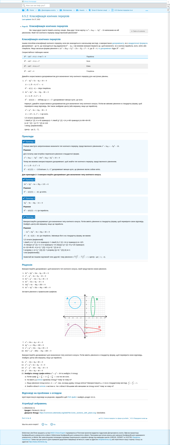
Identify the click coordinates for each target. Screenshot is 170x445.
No (54, 424)
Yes (46, 424)
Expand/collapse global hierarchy (24, 10)
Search (24, 5)
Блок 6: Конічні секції (99, 10)
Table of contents (139, 31)
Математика (67, 10)
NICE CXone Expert (58, 433)
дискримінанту (118, 43)
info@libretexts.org (104, 439)
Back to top (25, 418)
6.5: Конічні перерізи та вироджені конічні (129, 10)
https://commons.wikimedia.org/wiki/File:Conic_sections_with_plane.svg (68, 413)
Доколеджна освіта (48, 10)
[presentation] (95, 30)
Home (31, 10)
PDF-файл (72, 397)
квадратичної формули (137, 43)
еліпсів (42, 386)
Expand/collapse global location (147, 9)
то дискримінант (105, 48)
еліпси (39, 380)
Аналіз (82, 10)
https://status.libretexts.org (38, 442)
